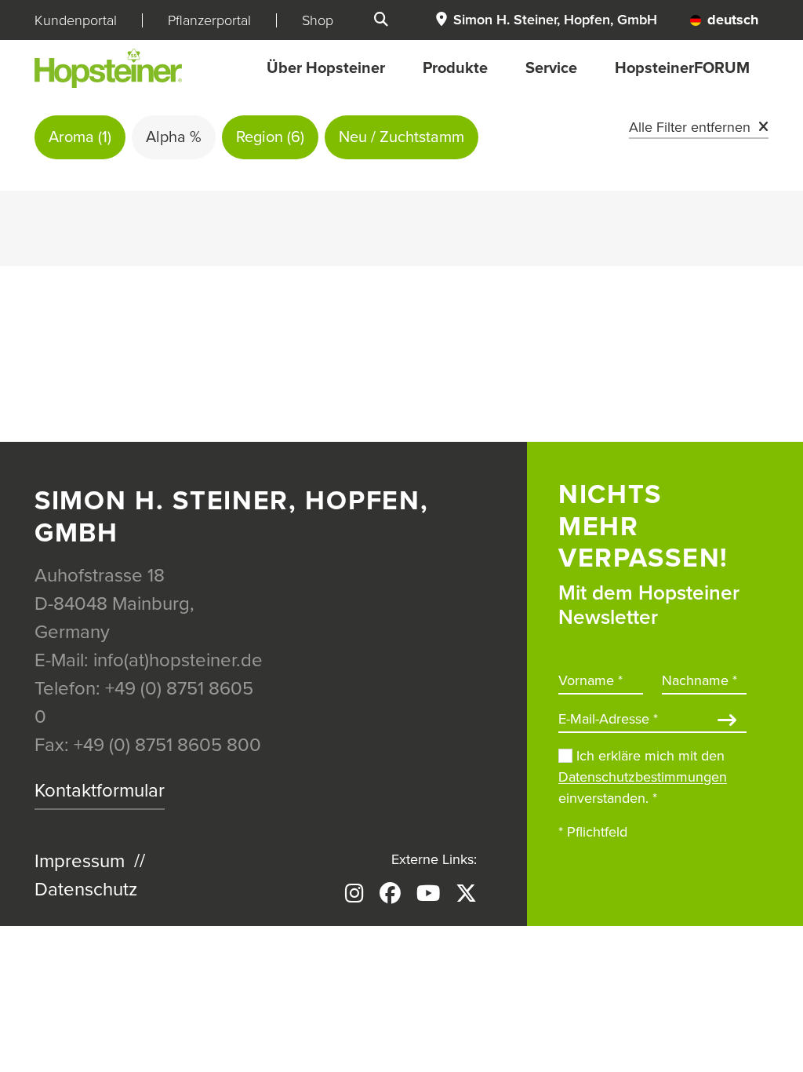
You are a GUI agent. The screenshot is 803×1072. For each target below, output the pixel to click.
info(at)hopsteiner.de (178, 660)
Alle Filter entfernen (689, 127)
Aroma (80, 137)
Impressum (80, 861)
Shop (317, 20)
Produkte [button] (455, 68)
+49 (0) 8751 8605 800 (167, 745)
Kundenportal (76, 20)
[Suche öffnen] (381, 20)
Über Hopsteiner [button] (326, 68)
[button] (545, 20)
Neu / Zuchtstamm (401, 137)
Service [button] (551, 68)
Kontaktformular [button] (100, 790)
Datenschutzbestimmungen (642, 777)
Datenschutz (86, 889)
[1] (727, 721)
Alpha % (174, 137)
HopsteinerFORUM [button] (682, 68)
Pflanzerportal (209, 20)
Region (270, 137)
